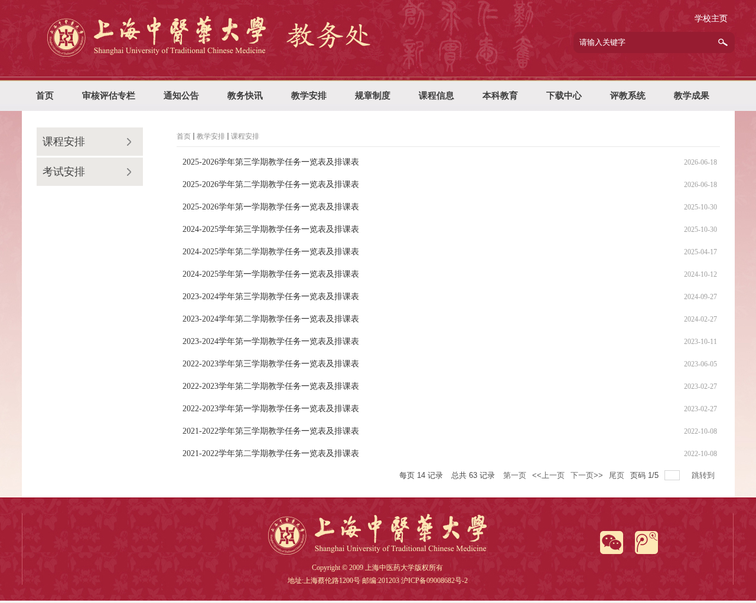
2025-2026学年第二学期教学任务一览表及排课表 (271, 184)
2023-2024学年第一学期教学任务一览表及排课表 (271, 341)
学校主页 (711, 18)
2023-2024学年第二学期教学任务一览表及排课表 (271, 318)
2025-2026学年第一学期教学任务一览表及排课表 (271, 206)
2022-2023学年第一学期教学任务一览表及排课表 (271, 408)
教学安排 (211, 136)
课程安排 (64, 142)
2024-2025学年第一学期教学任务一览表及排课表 (271, 274)
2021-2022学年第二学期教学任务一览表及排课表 (271, 453)
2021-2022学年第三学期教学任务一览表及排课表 (271, 431)
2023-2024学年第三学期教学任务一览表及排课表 (271, 296)
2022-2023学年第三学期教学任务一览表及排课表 (271, 363)
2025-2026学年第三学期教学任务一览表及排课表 (271, 162)
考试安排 (64, 172)
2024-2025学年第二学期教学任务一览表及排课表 (271, 251)
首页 (184, 136)
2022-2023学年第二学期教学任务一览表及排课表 (271, 386)
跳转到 (704, 475)
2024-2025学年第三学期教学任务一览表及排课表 (271, 229)
